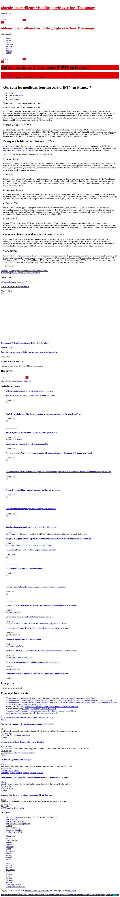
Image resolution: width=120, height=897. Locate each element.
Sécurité (33, 773)
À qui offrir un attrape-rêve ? (15, 286)
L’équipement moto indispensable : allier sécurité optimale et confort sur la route (37, 673)
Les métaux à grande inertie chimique (16, 760)
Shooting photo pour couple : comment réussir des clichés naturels (32, 527)
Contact (8, 53)
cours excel (10, 711)
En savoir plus (6, 733)
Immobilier (5, 773)
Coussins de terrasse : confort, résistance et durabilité (27, 444)
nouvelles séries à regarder (26, 258)
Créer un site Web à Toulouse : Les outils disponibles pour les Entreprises (85, 700)
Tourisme (9, 878)
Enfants (8, 853)
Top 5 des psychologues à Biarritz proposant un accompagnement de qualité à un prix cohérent (43, 414)
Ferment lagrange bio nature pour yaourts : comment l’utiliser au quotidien (35, 587)
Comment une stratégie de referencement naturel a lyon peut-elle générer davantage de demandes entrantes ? (49, 453)
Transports (9, 880)
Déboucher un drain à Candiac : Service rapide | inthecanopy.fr (29, 698)
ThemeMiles (71, 891)
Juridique (9, 842)
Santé (8, 872)
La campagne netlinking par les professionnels (39, 709)
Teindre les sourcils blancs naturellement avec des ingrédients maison (33, 490)
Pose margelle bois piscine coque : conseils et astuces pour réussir (31, 433)
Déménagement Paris (13, 884)
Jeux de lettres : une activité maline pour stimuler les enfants (29, 352)
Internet (8, 48)
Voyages (9, 46)
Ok (115, 895)
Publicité (9, 868)
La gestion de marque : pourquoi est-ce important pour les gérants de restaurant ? (87, 702)
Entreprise (9, 44)
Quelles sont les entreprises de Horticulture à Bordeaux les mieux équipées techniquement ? (42, 605)
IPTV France (9, 266)
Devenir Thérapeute (13, 828)
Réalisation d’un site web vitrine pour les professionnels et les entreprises (51, 707)
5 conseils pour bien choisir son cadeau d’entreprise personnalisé (29, 700)
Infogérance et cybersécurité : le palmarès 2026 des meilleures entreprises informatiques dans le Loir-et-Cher (48, 539)
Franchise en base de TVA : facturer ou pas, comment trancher (31, 550)
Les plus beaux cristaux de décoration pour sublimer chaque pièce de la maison (37, 628)
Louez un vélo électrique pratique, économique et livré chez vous (26, 795)
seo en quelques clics (13, 713)
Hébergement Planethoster (15, 887)
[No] (118, 895)
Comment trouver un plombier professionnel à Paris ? (76, 698)
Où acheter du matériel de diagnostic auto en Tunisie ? (22, 742)
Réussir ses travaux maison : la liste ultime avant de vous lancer (31, 395)
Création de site (11, 840)
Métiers (19, 773)
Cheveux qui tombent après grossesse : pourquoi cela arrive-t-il (31, 509)
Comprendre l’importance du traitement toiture (24, 568)
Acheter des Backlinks (14, 830)
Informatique (10, 836)
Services (40, 773)
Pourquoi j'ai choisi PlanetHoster (18, 817)
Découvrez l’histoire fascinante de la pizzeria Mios (24, 343)
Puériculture (10, 870)
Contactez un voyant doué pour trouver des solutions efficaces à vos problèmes (47, 711)
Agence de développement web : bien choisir (42, 713)
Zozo (11, 93)
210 (7, 806)
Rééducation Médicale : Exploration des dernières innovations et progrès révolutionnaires (41, 651)
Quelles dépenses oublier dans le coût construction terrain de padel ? (33, 662)
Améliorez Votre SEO (14, 832)
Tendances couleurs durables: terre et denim (23, 640)
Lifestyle (9, 845)
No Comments (15, 100)
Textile (8, 876)
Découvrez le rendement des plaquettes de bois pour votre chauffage (28, 724)
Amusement (10, 851)
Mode (8, 863)
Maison (8, 40)
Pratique (9, 42)
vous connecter (15, 366)
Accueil (8, 38)
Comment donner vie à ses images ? (27, 705)
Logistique (9, 847)
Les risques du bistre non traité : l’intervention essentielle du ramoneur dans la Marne (35, 777)
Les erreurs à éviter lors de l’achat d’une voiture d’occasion (29, 617)
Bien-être (9, 51)
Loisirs (11, 97)
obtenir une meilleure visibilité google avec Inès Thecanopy (48, 8)
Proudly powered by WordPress (37, 891)
